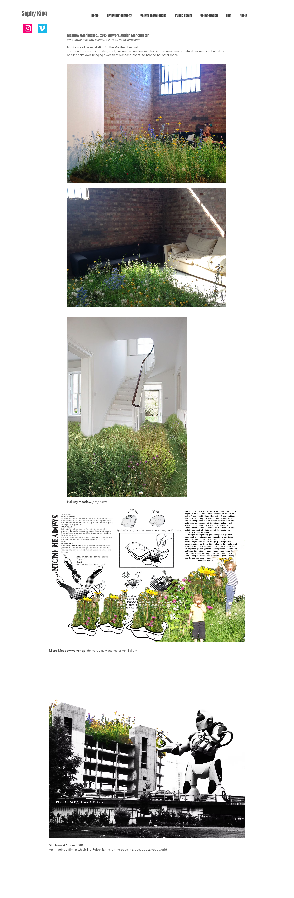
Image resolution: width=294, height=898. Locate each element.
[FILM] (42, 28)
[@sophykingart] (27, 28)
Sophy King (34, 13)
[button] (120, 15)
